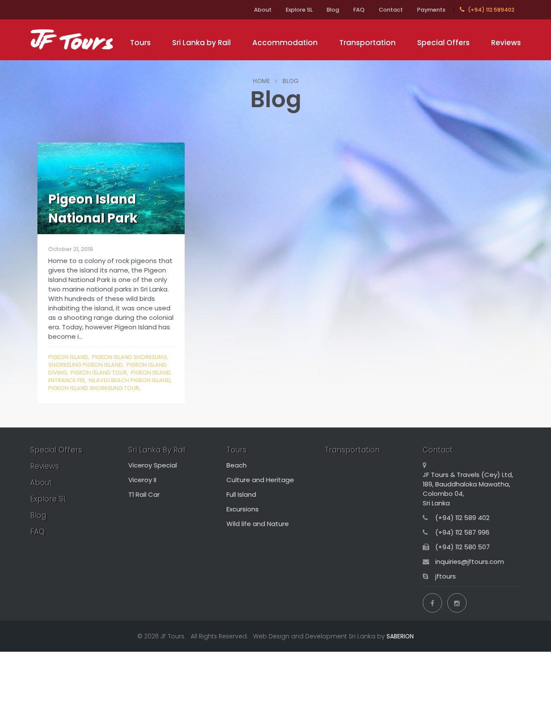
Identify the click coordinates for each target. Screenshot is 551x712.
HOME (261, 81)
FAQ (359, 9)
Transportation (367, 42)
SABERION (400, 636)
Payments (431, 9)
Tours (140, 42)
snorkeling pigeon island (85, 364)
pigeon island (68, 357)
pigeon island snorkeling (129, 357)
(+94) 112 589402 (490, 9)
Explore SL (299, 9)
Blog (333, 9)
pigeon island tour (99, 372)
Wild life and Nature (257, 523)
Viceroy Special (152, 465)
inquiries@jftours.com (469, 561)
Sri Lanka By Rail (157, 450)
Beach (236, 465)
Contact (391, 9)
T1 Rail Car (144, 494)
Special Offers (443, 42)
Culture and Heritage (260, 479)
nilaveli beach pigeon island (129, 380)
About (263, 9)
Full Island (241, 494)
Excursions (242, 509)
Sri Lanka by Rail (201, 42)
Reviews (506, 42)
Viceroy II (142, 479)
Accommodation (285, 42)
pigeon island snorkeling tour (93, 388)
